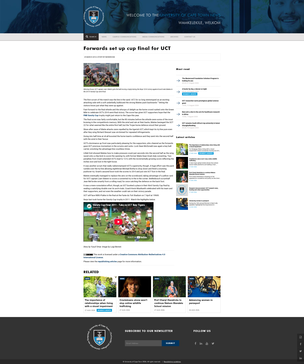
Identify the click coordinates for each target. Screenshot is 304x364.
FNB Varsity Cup (90, 115)
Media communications (153, 37)
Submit (170, 343)
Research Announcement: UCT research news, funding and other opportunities (203, 189)
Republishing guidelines (172, 362)
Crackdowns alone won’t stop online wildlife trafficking (203, 159)
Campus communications (124, 37)
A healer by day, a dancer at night (194, 89)
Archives (174, 37)
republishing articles (107, 261)
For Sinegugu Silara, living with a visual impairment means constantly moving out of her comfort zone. (204, 150)
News (104, 37)
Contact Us (189, 37)
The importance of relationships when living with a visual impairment (204, 146)
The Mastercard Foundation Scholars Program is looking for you (200, 79)
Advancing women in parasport (199, 201)
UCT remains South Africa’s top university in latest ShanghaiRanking (201, 124)
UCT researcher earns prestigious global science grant (200, 102)
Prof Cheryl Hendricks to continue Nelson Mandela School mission (202, 173)
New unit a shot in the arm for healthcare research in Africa (201, 113)
